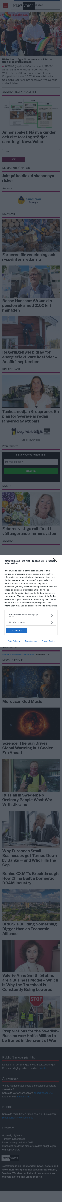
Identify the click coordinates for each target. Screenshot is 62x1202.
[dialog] (31, 601)
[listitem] (31, 615)
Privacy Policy (48, 641)
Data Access (31, 641)
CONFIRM (17, 630)
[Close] (56, 561)
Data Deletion (14, 641)
